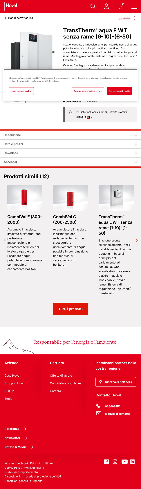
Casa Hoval (12, 375)
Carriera (55, 391)
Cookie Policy (13, 467)
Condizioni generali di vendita (23, 481)
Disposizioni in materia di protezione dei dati (32, 476)
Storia (8, 398)
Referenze (11, 429)
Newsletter (12, 438)
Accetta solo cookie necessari (88, 91)
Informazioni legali (16, 463)
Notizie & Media (15, 447)
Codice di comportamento (21, 472)
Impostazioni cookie (21, 91)
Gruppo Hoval (14, 383)
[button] (115, 382)
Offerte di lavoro (61, 375)
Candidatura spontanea (66, 383)
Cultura (9, 391)
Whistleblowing (34, 467)
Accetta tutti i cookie (119, 91)
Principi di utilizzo (41, 463)
